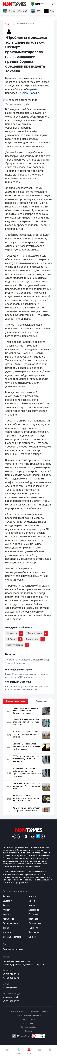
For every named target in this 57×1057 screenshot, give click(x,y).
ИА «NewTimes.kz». (29, 93)
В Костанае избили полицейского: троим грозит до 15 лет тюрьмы (26, 798)
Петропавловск (10, 923)
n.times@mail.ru (10, 987)
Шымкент (7, 901)
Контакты (28, 1031)
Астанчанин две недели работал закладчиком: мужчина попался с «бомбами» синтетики (27, 772)
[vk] (13, 836)
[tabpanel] (28, 759)
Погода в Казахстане (13, 949)
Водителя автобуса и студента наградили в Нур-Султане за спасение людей (26, 688)
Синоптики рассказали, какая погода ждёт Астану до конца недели (26, 786)
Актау (6, 905)
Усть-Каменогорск (12, 937)
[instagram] (26, 836)
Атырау (6, 910)
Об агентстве (28, 1023)
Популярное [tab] (41, 701)
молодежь (26, 659)
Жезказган (33, 932)
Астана (6, 896)
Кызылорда (8, 919)
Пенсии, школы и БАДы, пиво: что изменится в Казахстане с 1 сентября (26, 722)
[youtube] (32, 836)
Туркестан (33, 928)
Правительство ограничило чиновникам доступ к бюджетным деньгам (25, 710)
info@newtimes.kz (11, 997)
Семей (31, 901)
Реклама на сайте (28, 1027)
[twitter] (38, 836)
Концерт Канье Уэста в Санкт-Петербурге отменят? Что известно (26, 810)
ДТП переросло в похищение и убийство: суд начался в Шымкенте (27, 758)
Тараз (6, 928)
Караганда (33, 910)
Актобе (32, 905)
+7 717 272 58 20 (11, 974)
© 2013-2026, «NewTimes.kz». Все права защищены (28, 1012)
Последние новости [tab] (15, 701)
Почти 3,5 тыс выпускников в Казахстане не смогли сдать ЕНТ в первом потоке (26, 675)
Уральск (7, 932)
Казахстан (12, 659)
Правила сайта (29, 1019)
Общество (10, 24)
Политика (20, 663)
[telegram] (43, 836)
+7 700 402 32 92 (11, 978)
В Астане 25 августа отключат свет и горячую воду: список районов (26, 734)
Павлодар (33, 919)
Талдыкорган (35, 923)
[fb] (19, 836)
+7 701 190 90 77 (11, 1001)
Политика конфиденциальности (28, 1015)
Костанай (33, 914)
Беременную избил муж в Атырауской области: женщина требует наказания (27, 746)
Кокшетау (8, 914)
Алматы (32, 896)
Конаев (32, 937)
